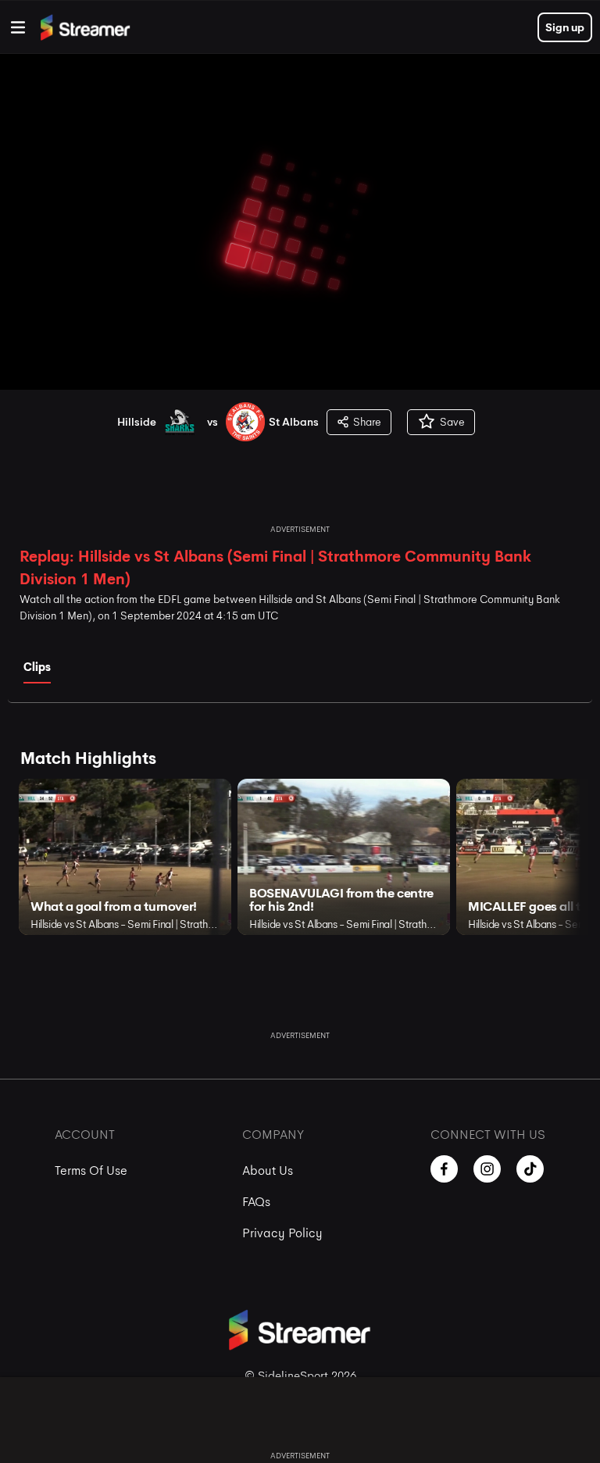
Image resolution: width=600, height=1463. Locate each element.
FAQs (256, 1202)
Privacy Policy (282, 1233)
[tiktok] (530, 1169)
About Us (267, 1170)
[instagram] (487, 1169)
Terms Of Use (91, 1170)
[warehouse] (18, 27)
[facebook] (444, 1169)
